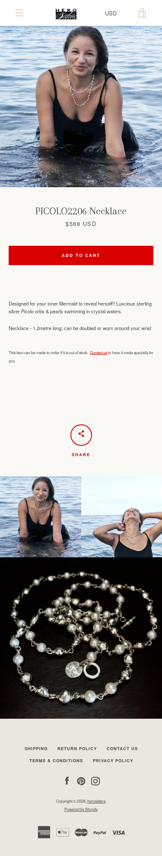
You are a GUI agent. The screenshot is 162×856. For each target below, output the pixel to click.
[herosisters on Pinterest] (81, 780)
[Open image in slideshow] (81, 106)
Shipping (36, 748)
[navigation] (19, 13)
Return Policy (77, 748)
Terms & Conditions (56, 760)
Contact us (98, 352)
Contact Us (122, 748)
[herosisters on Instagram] (95, 780)
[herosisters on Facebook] (67, 780)
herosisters (96, 801)
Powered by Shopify (81, 809)
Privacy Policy (113, 760)
